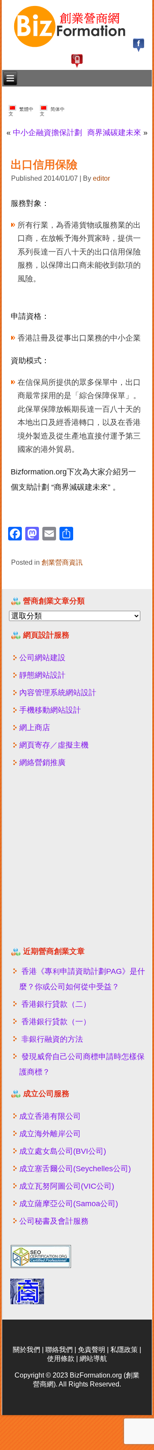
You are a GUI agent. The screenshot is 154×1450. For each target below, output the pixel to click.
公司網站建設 (42, 657)
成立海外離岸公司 (50, 1133)
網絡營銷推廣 (42, 762)
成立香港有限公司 (50, 1116)
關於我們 (26, 1349)
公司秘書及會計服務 (54, 1221)
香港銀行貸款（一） (56, 1021)
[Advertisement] (77, 860)
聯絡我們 (59, 1349)
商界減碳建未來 (114, 132)
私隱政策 (124, 1349)
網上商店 (34, 727)
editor (101, 178)
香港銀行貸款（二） (56, 1004)
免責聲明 (91, 1349)
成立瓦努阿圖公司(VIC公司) (66, 1186)
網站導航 (93, 1358)
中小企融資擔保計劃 (47, 132)
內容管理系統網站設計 (57, 692)
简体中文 (52, 111)
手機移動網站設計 (50, 710)
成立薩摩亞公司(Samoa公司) (68, 1203)
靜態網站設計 (42, 675)
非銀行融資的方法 (52, 1039)
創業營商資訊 (62, 562)
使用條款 (60, 1358)
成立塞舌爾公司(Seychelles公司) (75, 1168)
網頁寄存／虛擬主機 (54, 745)
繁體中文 (21, 111)
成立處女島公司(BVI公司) (62, 1151)
